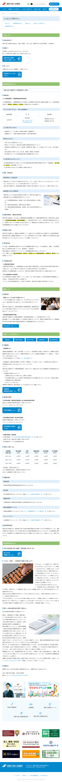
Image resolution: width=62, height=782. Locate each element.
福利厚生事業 (19, 339)
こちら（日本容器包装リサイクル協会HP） (34, 511)
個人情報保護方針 (34, 775)
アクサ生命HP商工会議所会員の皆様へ (21, 437)
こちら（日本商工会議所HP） (33, 494)
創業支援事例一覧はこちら (10, 326)
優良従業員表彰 (54, 339)
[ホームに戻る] (11, 4)
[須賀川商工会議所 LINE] (28, 4)
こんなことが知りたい (27, 9)
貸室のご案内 (30, 339)
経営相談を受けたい (17, 23)
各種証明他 (42, 339)
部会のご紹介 (37, 9)
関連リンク (25, 775)
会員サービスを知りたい (39, 23)
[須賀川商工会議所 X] (32, 4)
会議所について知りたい (14, 9)
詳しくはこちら (27, 121)
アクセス (18, 775)
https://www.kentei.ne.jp (12, 660)
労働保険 (7, 339)
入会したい (7, 23)
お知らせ (45, 9)
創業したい (28, 23)
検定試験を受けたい (9, 26)
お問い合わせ (54, 4)
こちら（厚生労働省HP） (26, 358)
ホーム (5, 9)
